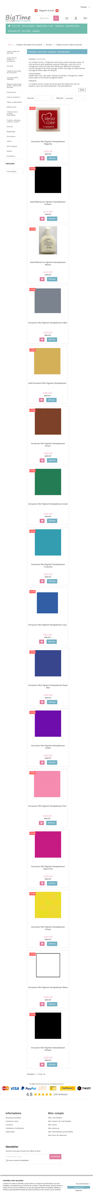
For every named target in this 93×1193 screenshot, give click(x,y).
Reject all (79, 1190)
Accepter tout (78, 1187)
